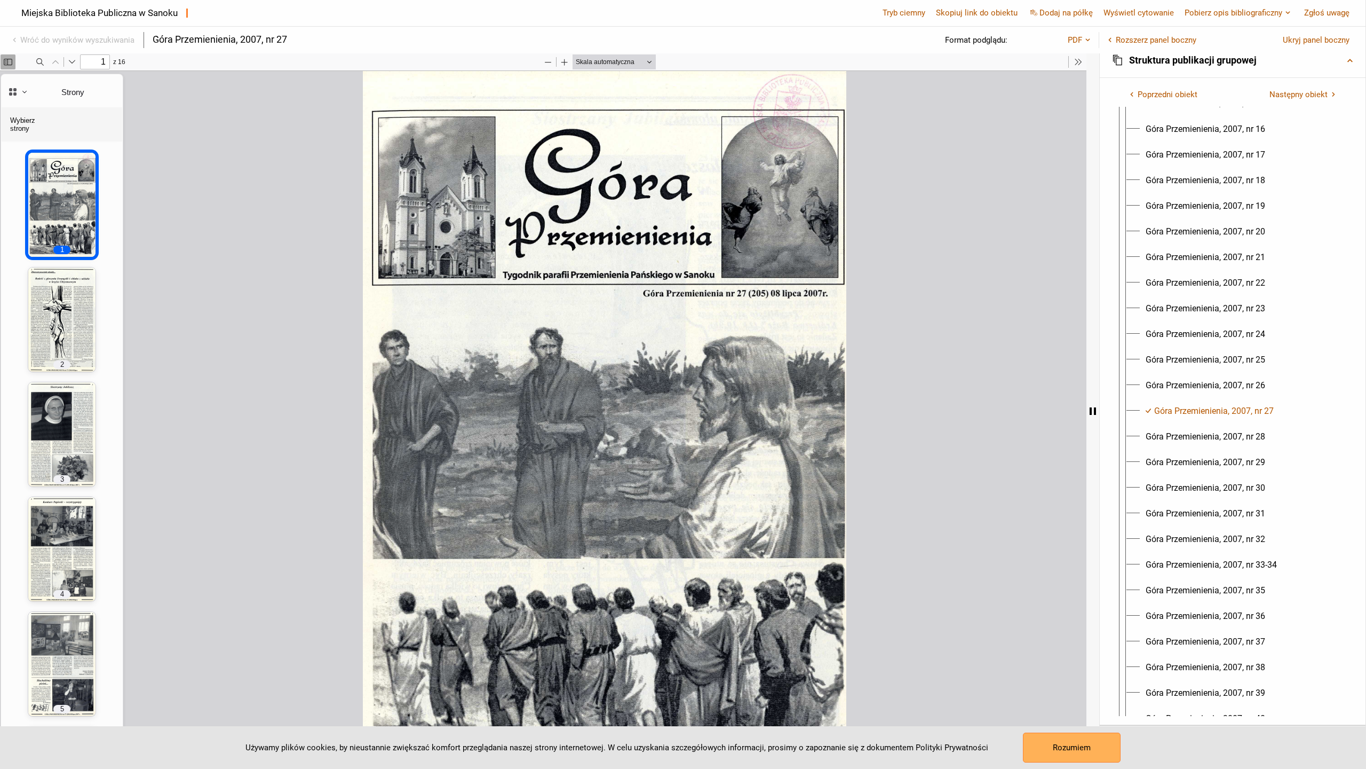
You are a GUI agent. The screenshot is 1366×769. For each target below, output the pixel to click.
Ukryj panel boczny (1316, 40)
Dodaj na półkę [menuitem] (1066, 13)
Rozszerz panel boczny (1156, 40)
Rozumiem (1072, 747)
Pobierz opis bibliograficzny (1233, 13)
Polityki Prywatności (952, 747)
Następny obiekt (1298, 94)
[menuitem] (1205, 129)
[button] (1232, 60)
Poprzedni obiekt (1167, 94)
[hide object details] (1092, 411)
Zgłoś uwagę (1326, 13)
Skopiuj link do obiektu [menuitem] (977, 13)
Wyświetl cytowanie (1138, 13)
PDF (1075, 40)
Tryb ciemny (904, 13)
